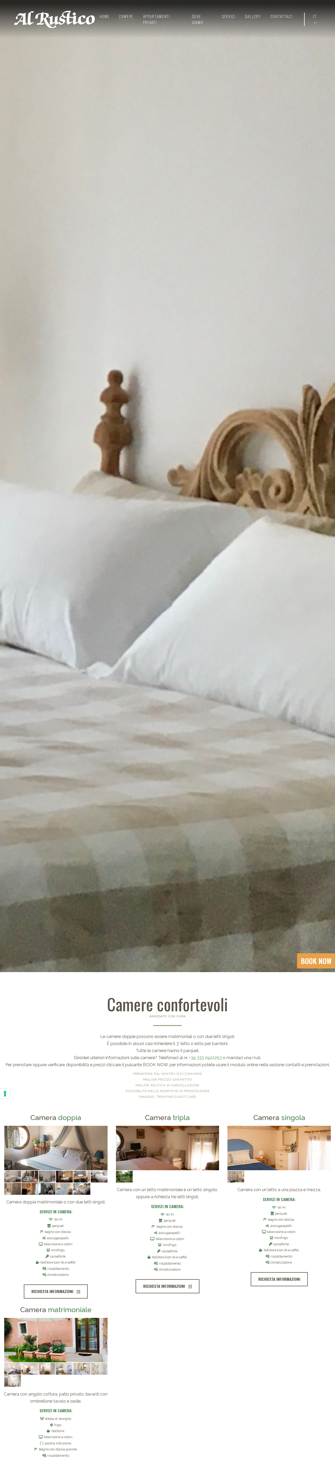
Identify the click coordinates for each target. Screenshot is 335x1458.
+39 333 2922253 (205, 1057)
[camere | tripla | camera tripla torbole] (168, 1148)
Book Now (316, 961)
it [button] (315, 16)
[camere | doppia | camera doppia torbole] (56, 1148)
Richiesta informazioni (52, 1291)
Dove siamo (197, 19)
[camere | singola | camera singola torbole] (279, 1148)
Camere (126, 16)
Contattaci (281, 16)
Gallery (253, 16)
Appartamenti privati (156, 19)
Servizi (228, 16)
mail (256, 1057)
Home (104, 16)
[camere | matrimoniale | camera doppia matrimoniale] (56, 1340)
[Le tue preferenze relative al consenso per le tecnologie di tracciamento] (5, 1094)
